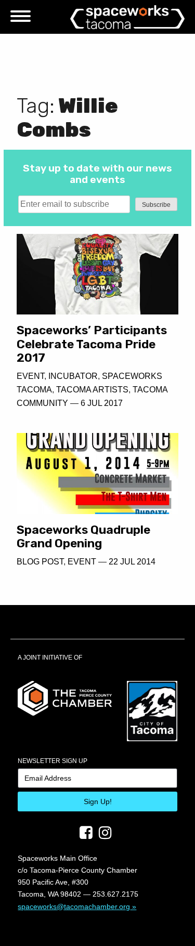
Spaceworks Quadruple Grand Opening (83, 536)
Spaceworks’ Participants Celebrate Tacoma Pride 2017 (92, 344)
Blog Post (40, 561)
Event (30, 376)
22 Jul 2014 (132, 561)
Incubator (73, 376)
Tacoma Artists (92, 389)
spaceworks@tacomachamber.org (74, 906)
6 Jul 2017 (102, 403)
